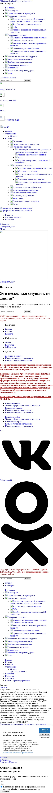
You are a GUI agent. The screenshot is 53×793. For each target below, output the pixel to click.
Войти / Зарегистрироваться (17, 681)
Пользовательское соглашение (18, 410)
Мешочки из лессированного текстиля (29, 38)
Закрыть (3, 687)
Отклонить (44, 734)
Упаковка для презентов (23, 195)
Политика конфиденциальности (19, 412)
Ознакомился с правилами (12, 724)
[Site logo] (16, 208)
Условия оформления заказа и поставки (22, 406)
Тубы (15, 27)
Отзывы (13, 136)
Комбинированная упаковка (25, 193)
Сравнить (9, 678)
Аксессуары (18, 198)
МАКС (3, 111)
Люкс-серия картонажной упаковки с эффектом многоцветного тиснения (27, 20)
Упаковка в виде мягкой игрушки (27, 187)
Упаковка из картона (22, 147)
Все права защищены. (31, 572)
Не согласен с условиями (35, 724)
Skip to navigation (7, 1)
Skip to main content (23, 1)
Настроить (44, 737)
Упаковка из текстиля (22, 165)
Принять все (44, 730)
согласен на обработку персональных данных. (20, 789)
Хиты (15, 204)
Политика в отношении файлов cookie (18, 753)
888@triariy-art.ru (7, 89)
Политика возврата (13, 408)
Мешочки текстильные (23, 40)
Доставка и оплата (18, 671)
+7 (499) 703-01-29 (8, 100)
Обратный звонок (8, 78)
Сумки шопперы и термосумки (26, 144)
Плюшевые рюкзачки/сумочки (26, 48)
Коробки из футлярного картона (27, 24)
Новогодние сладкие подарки (26, 201)
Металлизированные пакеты (25, 190)
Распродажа (18, 141)
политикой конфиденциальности (29, 787)
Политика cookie (12, 403)
